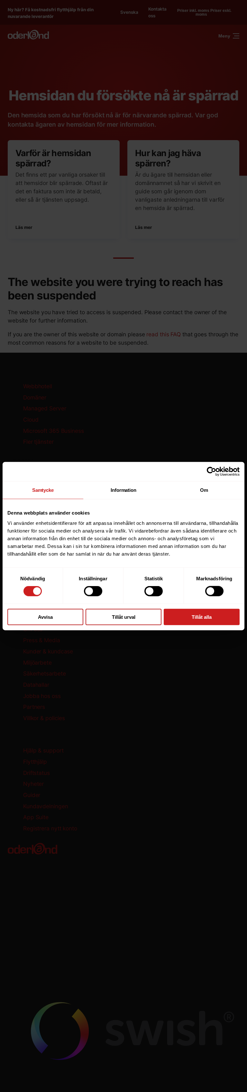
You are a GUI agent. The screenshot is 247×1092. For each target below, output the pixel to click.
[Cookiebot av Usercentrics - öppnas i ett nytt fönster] (211, 471)
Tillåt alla (202, 616)
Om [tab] (204, 490)
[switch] (93, 591)
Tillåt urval (123, 616)
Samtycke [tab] (43, 490)
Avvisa (45, 616)
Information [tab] (123, 490)
